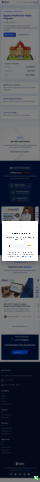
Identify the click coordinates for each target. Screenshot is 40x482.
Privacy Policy (27, 256)
